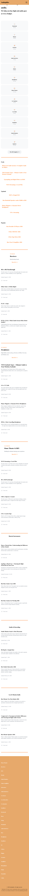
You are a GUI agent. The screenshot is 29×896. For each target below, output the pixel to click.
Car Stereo (3, 795)
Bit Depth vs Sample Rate (7, 650)
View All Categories (14, 152)
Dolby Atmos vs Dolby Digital (8, 286)
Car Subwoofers (4, 799)
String (2, 820)
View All (14, 262)
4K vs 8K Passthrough (8, 269)
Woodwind (3, 824)
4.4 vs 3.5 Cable (5, 385)
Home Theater (4, 762)
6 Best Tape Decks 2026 (14, 237)
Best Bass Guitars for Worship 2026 (10, 600)
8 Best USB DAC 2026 (14, 231)
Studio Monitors (4, 779)
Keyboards (3, 812)
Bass (2, 832)
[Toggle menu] (26, 2)
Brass (2, 816)
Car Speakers (4, 804)
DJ (1, 845)
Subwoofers (3, 787)
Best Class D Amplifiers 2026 (14, 242)
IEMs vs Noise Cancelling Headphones (11, 422)
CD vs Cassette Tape (6, 513)
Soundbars (3, 808)
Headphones (3, 836)
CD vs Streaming (14, 212)
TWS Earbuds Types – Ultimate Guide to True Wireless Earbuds (14, 173)
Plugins (2, 853)
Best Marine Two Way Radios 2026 (10, 699)
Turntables (3, 873)
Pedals (2, 869)
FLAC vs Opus (5, 303)
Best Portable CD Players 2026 (14, 226)
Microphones (4, 865)
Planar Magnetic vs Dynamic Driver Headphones (11, 206)
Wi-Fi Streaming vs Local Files (14, 184)
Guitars (2, 849)
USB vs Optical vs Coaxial (8, 496)
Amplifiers (3, 861)
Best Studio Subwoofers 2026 (8, 667)
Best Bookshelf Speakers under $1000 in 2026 (14, 200)
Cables (2, 878)
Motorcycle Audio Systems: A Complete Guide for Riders (14, 166)
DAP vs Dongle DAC (14, 195)
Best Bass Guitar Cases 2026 (8, 583)
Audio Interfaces (4, 791)
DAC (2, 771)
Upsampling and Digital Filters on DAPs (14, 179)
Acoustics (3, 857)
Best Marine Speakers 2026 (8, 734)
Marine (2, 775)
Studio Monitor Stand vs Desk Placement (11, 631)
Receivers (3, 766)
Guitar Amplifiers (5, 783)
